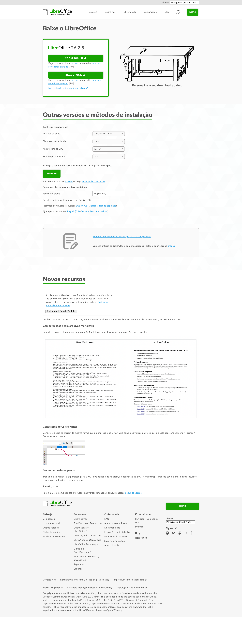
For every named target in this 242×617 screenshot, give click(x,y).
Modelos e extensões (54, 537)
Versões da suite (51, 134)
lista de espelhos (107, 206)
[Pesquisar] (178, 12)
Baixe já (93, 12)
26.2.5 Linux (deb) (76, 75)
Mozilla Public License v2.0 (86, 600)
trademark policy (69, 610)
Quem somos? (81, 519)
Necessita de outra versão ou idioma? (68, 88)
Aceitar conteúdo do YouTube (61, 311)
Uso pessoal (49, 519)
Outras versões (51, 528)
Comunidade (150, 12)
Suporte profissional (114, 541)
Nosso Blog (141, 538)
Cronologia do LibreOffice (87, 536)
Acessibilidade (111, 545)
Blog (167, 12)
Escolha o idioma (51, 194)
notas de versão (133, 493)
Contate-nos (49, 580)
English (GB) (82, 206)
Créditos (78, 569)
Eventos (139, 527)
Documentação (112, 528)
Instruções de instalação (117, 532)
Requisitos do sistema (115, 537)
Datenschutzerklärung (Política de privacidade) (84, 580)
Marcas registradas (53, 588)
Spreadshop (80, 560)
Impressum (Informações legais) (130, 580)
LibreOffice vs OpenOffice (87, 540)
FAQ (106, 519)
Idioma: (166, 3)
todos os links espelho (93, 181)
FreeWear (93, 557)
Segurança (79, 564)
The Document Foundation (88, 523)
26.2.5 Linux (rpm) (75, 58)
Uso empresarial (51, 523)
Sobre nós (110, 12)
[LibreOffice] (57, 12)
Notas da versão (51, 532)
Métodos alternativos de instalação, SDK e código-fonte (122, 237)
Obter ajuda (130, 12)
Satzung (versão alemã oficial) (131, 588)
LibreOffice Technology (86, 544)
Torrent (93, 206)
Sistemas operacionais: (55, 141)
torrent (74, 63)
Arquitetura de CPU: (53, 149)
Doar (192, 12)
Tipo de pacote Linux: (54, 157)
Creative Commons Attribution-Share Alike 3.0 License (71, 597)
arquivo (172, 246)
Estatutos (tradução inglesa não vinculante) (89, 588)
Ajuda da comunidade (115, 523)
